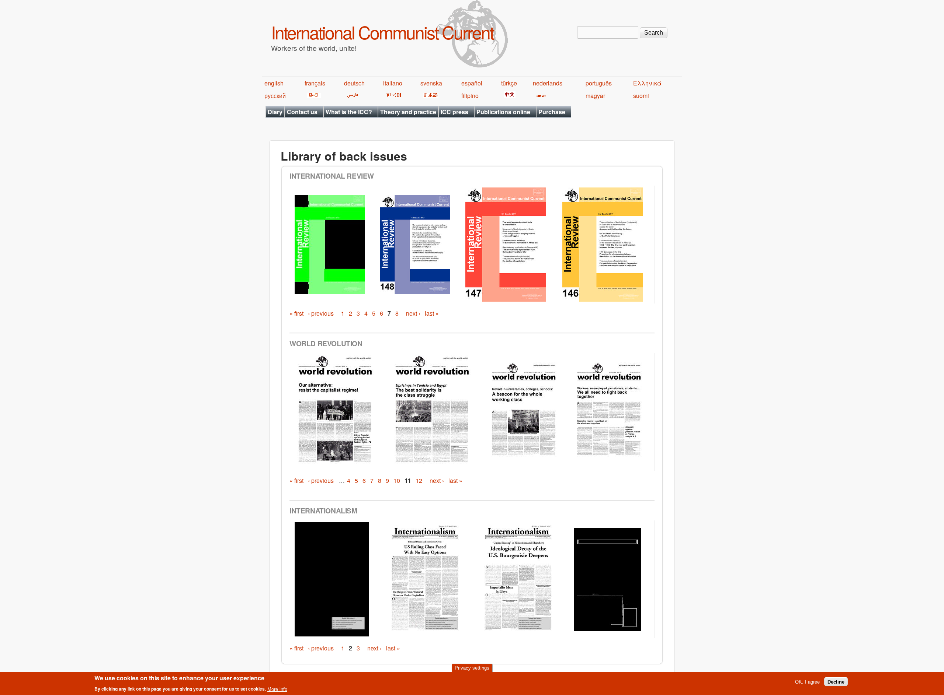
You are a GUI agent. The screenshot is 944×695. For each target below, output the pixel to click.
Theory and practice (408, 112)
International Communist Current (382, 32)
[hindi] (313, 95)
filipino (470, 95)
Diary (275, 112)
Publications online (503, 112)
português (599, 83)
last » (432, 313)
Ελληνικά (647, 83)
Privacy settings (472, 668)
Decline (835, 681)
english (274, 83)
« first (296, 313)
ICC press (454, 112)
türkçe (509, 83)
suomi (641, 95)
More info (277, 689)
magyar (595, 95)
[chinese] (508, 95)
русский (275, 95)
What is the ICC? (349, 112)
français (315, 83)
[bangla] (540, 95)
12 (419, 480)
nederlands (547, 83)
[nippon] (429, 95)
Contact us (302, 112)
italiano (392, 83)
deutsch (354, 83)
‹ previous (321, 313)
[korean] (392, 95)
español (471, 83)
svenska (431, 83)
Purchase (551, 112)
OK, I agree (807, 681)
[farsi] (351, 95)
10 (396, 480)
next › (413, 313)
